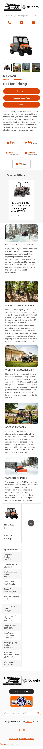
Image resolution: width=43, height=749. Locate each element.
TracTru (29, 722)
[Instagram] (23, 730)
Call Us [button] (21, 105)
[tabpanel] (21, 46)
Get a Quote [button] (22, 91)
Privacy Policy (14, 739)
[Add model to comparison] (31, 523)
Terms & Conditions (27, 739)
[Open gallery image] (21, 46)
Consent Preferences (9, 744)
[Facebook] (19, 730)
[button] (9, 22)
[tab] (7, 67)
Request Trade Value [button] (21, 98)
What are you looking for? (17, 16)
